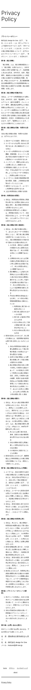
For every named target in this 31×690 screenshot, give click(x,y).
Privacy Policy (6, 682)
